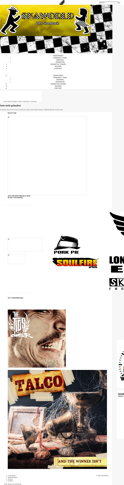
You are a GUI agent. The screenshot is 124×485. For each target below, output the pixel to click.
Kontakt (58, 68)
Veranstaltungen (58, 64)
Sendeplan (60, 62)
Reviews (58, 66)
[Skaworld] (56, 20)
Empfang (60, 60)
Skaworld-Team (60, 58)
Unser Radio (58, 56)
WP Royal (18, 484)
